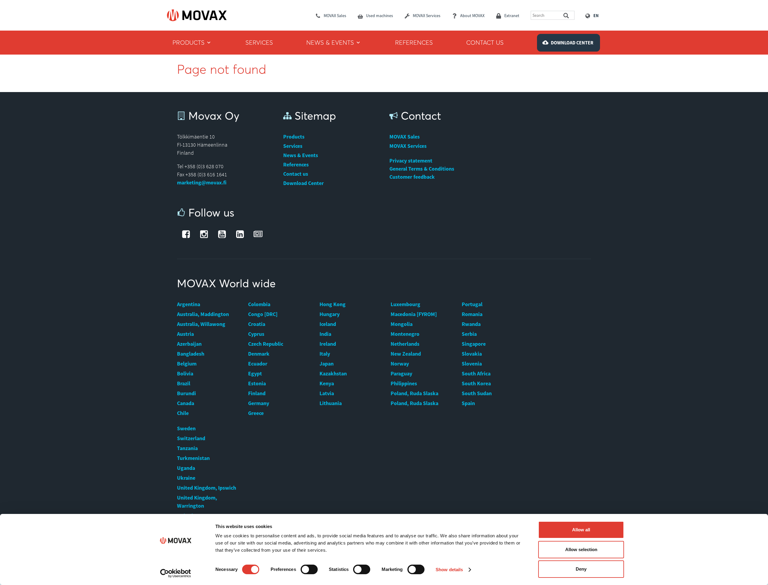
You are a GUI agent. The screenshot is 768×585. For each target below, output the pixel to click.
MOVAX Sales (404, 136)
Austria (185, 333)
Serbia (469, 333)
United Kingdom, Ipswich (206, 487)
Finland (257, 393)
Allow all (581, 529)
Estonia (257, 383)
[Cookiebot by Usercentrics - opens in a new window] (175, 573)
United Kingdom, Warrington (197, 501)
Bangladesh (190, 353)
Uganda (186, 467)
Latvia (327, 393)
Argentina (188, 304)
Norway (400, 363)
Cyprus (256, 333)
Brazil (183, 383)
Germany (258, 403)
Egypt (255, 373)
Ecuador (257, 363)
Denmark (258, 353)
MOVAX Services (408, 145)
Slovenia (472, 363)
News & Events (300, 155)
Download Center (303, 183)
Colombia (259, 304)
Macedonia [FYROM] (414, 314)
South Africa (476, 373)
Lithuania (331, 403)
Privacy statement (410, 160)
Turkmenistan (193, 458)
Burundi (186, 393)
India (325, 333)
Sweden (186, 428)
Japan (327, 363)
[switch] (309, 569)
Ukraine (186, 477)
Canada (185, 403)
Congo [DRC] (263, 314)
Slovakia (472, 353)
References (296, 164)
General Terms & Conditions (421, 168)
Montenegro (405, 333)
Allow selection (581, 549)
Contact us (295, 173)
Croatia (256, 324)
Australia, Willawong (201, 324)
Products (293, 136)
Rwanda (471, 324)
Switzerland (191, 438)
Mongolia (401, 324)
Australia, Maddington (203, 314)
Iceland (328, 324)
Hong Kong (333, 304)
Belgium (186, 363)
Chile (183, 413)
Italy (325, 353)
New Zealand (406, 353)
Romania (472, 314)
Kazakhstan (333, 373)
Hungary (330, 314)
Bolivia (185, 373)
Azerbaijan (189, 343)
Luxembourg (405, 304)
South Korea (476, 383)
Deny (581, 569)
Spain (468, 403)
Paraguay (401, 373)
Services (292, 145)
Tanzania (187, 448)
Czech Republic (265, 343)
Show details (449, 569)
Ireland (328, 343)
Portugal (472, 304)
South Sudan (477, 393)
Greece (256, 413)
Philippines (404, 383)
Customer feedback (412, 176)
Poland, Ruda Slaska (414, 393)
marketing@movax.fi (201, 182)
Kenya (327, 383)
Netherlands (405, 343)
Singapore (474, 343)
